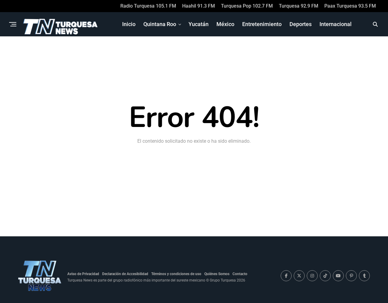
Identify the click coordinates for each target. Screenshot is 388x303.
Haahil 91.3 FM (198, 6)
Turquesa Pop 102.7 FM (247, 6)
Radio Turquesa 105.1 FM (148, 6)
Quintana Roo (159, 24)
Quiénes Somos (216, 274)
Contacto (239, 274)
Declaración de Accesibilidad (125, 274)
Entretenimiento (262, 24)
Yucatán (199, 24)
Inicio (128, 24)
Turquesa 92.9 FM (298, 6)
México (225, 24)
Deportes (300, 24)
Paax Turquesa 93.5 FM (350, 6)
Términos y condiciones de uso (176, 274)
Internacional (335, 24)
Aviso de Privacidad (83, 274)
